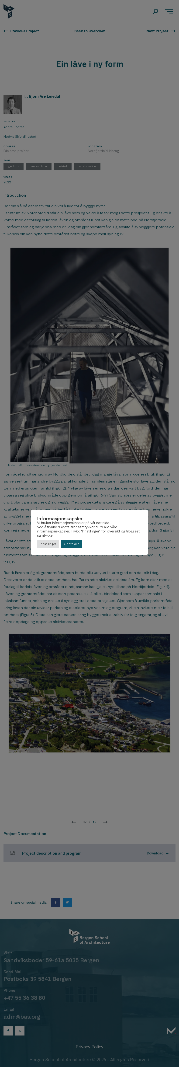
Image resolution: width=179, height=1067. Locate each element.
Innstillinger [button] (48, 544)
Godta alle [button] (71, 544)
